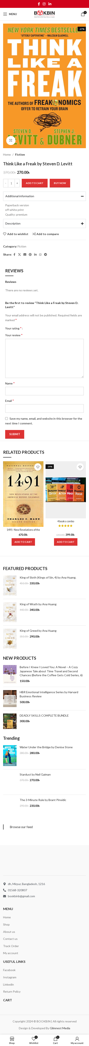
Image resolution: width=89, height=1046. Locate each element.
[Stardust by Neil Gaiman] (10, 782)
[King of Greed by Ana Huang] (10, 639)
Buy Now (60, 183)
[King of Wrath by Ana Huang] (10, 612)
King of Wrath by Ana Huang (38, 604)
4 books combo (65, 521)
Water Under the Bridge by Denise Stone (46, 747)
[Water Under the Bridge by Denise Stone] (10, 755)
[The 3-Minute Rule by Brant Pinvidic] (10, 808)
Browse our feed (21, 827)
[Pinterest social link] (30, 254)
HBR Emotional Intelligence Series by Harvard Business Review (49, 694)
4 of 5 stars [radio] (36, 328)
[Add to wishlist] (37, 467)
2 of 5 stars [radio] (30, 328)
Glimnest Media (60, 950)
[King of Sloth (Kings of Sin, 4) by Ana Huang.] (10, 585)
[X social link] (19, 254)
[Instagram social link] (44, 4)
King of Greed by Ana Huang (38, 630)
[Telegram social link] (45, 254)
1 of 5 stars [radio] (27, 328)
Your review (14, 335)
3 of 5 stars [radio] (33, 328)
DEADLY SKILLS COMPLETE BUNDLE (44, 715)
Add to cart (34, 183)
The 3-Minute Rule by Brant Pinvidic (43, 800)
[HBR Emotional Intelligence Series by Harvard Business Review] (10, 698)
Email (9, 400)
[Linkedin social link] (50, 4)
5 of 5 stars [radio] (39, 328)
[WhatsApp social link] (40, 254)
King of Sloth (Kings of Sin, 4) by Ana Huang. (48, 577)
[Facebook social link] (38, 4)
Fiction (20, 154)
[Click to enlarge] (11, 140)
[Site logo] (44, 14)
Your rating (13, 328)
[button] (23, 542)
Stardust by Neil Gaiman (35, 774)
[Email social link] (25, 254)
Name (10, 383)
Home (7, 154)
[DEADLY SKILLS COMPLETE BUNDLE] (10, 721)
